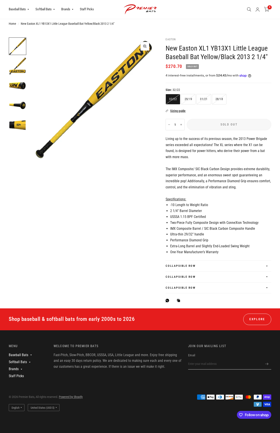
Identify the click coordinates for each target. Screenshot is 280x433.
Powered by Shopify (71, 397)
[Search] (249, 9)
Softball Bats (43, 9)
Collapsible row (181, 265)
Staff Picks (87, 9)
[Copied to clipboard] (179, 301)
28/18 (219, 99)
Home (12, 23)
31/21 (203, 99)
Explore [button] (257, 319)
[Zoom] (144, 46)
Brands (65, 9)
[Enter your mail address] (266, 363)
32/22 (173, 99)
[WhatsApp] (168, 300)
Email (191, 355)
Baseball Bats (17, 9)
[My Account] (257, 9)
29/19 (188, 99)
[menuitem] (20, 9)
